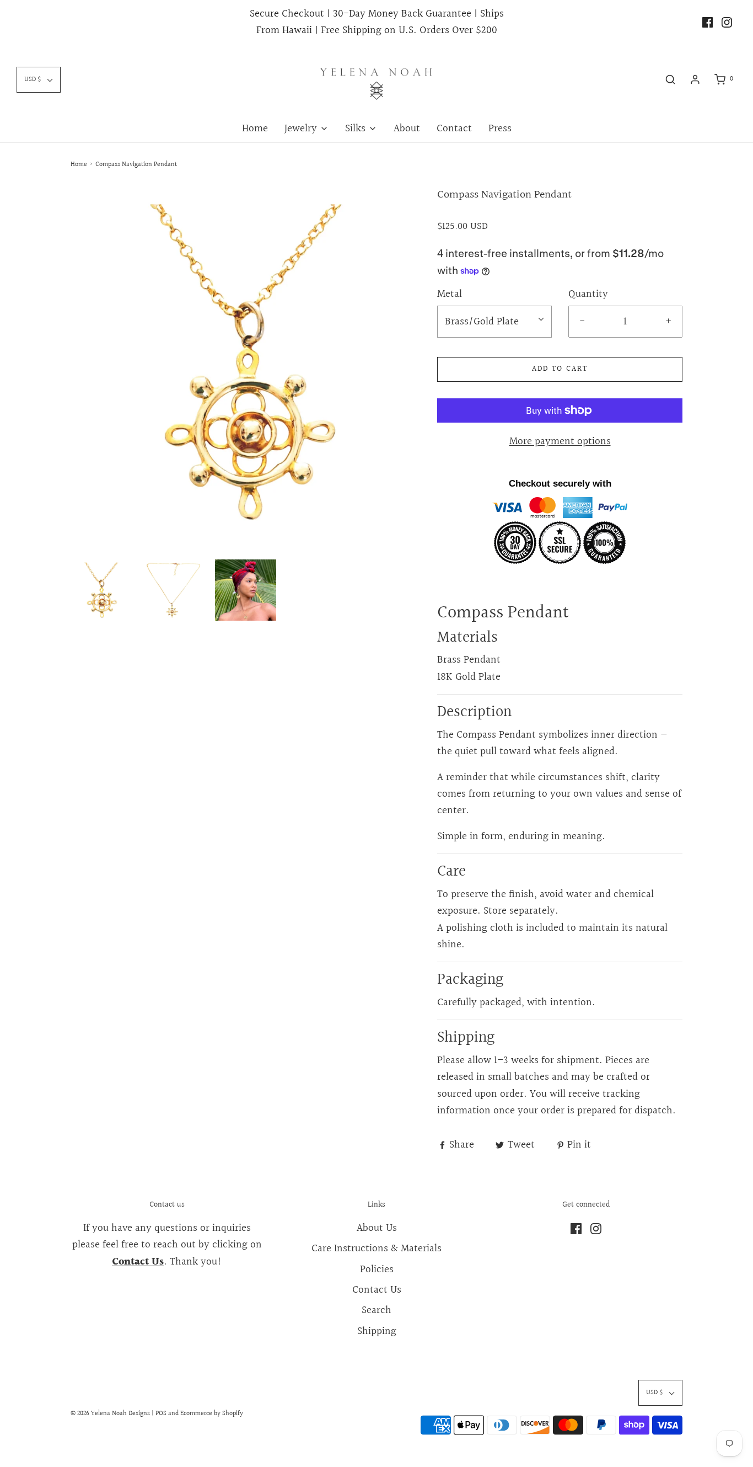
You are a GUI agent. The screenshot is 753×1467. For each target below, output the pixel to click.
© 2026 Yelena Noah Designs (110, 1414)
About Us (377, 1228)
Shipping (376, 1331)
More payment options (560, 441)
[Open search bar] (670, 79)
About (407, 128)
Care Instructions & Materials (376, 1248)
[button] (101, 590)
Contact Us (376, 1290)
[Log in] (695, 79)
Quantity (588, 294)
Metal (449, 294)
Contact (454, 128)
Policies (377, 1269)
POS (160, 1414)
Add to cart (560, 369)
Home (255, 128)
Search (376, 1310)
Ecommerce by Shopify (211, 1414)
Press (500, 128)
